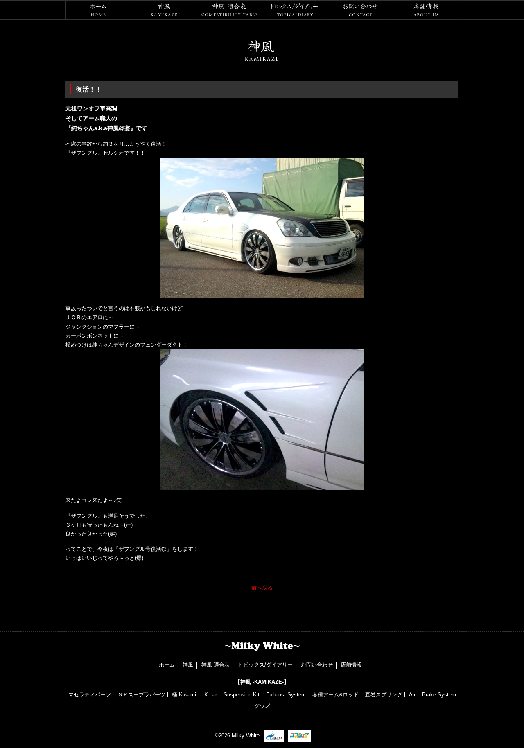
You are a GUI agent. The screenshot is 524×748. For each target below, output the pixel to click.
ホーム (98, 10)
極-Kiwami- (185, 695)
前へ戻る (262, 588)
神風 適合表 (229, 10)
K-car (210, 695)
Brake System (439, 695)
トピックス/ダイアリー (295, 10)
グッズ (262, 706)
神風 (163, 10)
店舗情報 (425, 10)
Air (412, 695)
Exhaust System (286, 695)
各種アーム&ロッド (335, 695)
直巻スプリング (383, 695)
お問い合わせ (360, 10)
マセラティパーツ (89, 695)
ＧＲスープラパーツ (141, 695)
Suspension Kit (242, 695)
